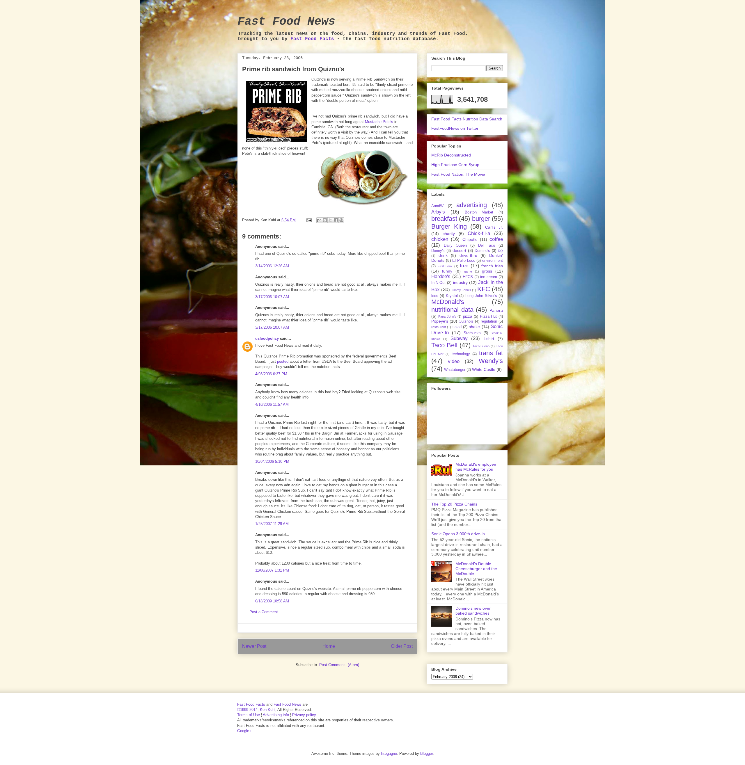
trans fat (491, 353)
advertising (471, 205)
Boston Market (479, 212)
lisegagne (389, 753)
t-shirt (489, 338)
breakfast (444, 218)
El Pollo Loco (463, 261)
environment (492, 261)
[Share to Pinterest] (341, 220)
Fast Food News (286, 21)
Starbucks (472, 333)
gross (487, 271)
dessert (459, 250)
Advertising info (276, 715)
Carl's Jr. (494, 227)
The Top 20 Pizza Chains (454, 504)
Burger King (449, 226)
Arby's (438, 212)
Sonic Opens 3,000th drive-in (458, 533)
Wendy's (491, 360)
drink (443, 255)
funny (447, 271)
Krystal (452, 296)
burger (481, 218)
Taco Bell (444, 345)
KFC (483, 289)
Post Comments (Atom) (339, 665)
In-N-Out (438, 283)
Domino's (482, 251)
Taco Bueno (481, 346)
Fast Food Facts (312, 39)
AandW (437, 206)
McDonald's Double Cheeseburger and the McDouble (476, 568)
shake (474, 326)
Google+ (244, 731)
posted (282, 361)
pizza (467, 316)
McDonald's (447, 301)
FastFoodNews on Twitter (454, 128)
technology (461, 354)
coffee (496, 239)
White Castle (483, 369)
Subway (459, 338)
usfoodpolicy (267, 338)
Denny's (438, 251)
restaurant (438, 327)
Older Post (402, 646)
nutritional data (452, 309)
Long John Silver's (481, 296)
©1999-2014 (247, 709)
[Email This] (319, 220)
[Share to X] (330, 220)
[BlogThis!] (325, 220)
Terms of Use (248, 715)
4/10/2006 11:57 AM (272, 404)
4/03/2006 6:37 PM (271, 374)
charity (449, 233)
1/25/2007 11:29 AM (272, 524)
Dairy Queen (455, 245)
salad (457, 327)
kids (434, 296)
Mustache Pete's (379, 122)
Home (328, 646)
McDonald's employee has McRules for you (475, 467)
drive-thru (468, 255)
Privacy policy (304, 715)
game (468, 271)
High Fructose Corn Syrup (455, 164)
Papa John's (447, 316)
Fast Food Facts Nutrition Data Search (466, 119)
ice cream (488, 277)
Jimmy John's (461, 290)
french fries (492, 266)
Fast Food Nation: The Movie (458, 174)
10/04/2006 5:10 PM (272, 461)
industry (460, 282)
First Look (445, 266)
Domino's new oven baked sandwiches (473, 610)
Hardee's (440, 276)
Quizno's (466, 321)
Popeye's (439, 321)
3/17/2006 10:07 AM (272, 297)
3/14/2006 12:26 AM (272, 266)
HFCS (468, 277)
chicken (439, 239)
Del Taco (486, 245)
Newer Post (254, 646)
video (454, 361)
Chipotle (470, 239)
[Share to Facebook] (336, 220)
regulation (489, 321)
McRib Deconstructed (451, 155)
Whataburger (454, 370)
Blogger (426, 753)
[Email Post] (308, 220)
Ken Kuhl (267, 709)
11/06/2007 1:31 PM (272, 570)
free (464, 265)
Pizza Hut (488, 316)
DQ (500, 250)
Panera (496, 310)
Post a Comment (263, 612)
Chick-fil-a (479, 233)
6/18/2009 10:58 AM (272, 601)
